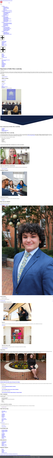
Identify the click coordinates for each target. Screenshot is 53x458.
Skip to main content (9, 0)
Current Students (4, 442)
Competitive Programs (6, 8)
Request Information (5, 15)
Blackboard (3, 66)
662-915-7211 (3, 425)
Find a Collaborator (5, 24)
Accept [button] (39, 456)
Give (9, 2)
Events (3, 420)
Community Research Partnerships (7, 23)
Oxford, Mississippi (5, 17)
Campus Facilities (5, 21)
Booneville (3, 450)
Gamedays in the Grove (6, 32)
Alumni (3, 43)
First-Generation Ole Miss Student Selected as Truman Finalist (12, 392)
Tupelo (3, 54)
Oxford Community (4, 45)
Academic (3, 84)
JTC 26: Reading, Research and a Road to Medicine (10, 389)
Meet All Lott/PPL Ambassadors (4, 204)
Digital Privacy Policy (3, 455)
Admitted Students (4, 41)
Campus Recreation (5, 19)
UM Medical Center (4, 57)
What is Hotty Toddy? (6, 33)
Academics (3, 413)
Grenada (3, 451)
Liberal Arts (3, 87)
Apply (2, 412)
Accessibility (25, 455)
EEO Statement (22, 455)
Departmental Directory (5, 86)
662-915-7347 (3, 83)
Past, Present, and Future (6, 29)
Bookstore (3, 438)
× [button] (52, 456)
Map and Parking (4, 426)
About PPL (3, 128)
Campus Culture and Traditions (7, 28)
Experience (3, 65)
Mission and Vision (5, 30)
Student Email (3, 63)
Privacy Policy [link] (33, 456)
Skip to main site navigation (3, 0)
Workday (3, 435)
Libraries (3, 62)
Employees (3, 42)
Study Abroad (5, 9)
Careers (3, 437)
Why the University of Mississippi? (7, 11)
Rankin (3, 56)
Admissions (3, 414)
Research (3, 22)
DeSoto (3, 53)
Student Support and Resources (7, 18)
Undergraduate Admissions (6, 12)
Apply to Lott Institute (4, 168)
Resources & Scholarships (5, 130)
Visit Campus (5, 14)
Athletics (3, 31)
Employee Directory (4, 419)
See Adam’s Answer (2, 300)
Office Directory (4, 418)
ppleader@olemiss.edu (4, 76)
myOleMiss (3, 64)
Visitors (3, 44)
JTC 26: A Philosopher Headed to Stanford (9, 386)
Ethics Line (28, 455)
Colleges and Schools (6, 7)
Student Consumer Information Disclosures (11, 455)
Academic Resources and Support (7, 10)
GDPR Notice (18, 455)
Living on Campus (5, 16)
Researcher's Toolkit (5, 25)
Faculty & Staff (4, 60)
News (2, 61)
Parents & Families (4, 444)
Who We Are (3, 26)
